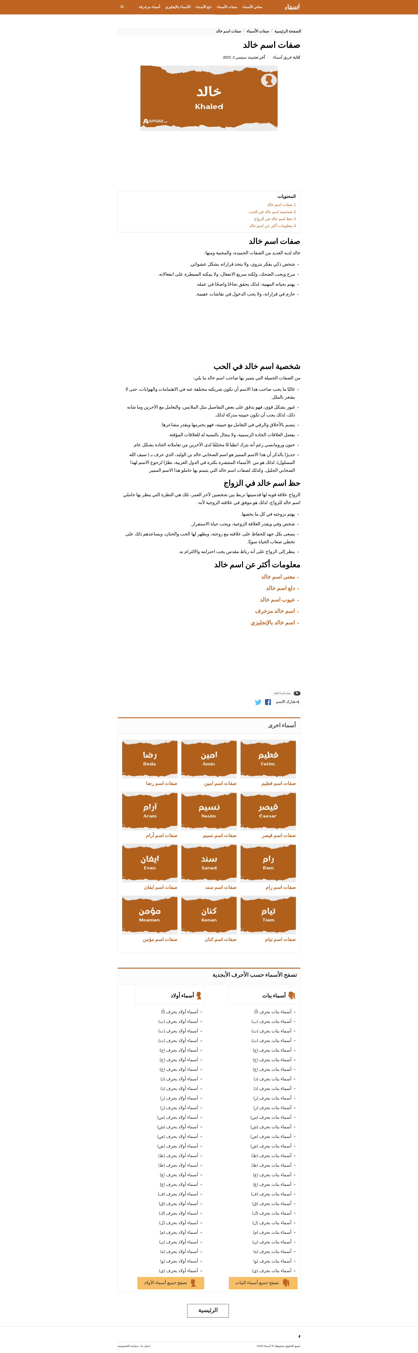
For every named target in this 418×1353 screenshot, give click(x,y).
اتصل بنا (145, 1346)
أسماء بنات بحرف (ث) (271, 1041)
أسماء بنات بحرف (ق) (272, 1204)
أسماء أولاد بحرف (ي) (178, 1271)
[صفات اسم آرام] (149, 811)
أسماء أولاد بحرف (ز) (179, 1108)
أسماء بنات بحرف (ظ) (271, 1165)
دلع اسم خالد (280, 588)
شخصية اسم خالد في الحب (270, 212)
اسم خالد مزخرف (275, 611)
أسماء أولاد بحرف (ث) (178, 1041)
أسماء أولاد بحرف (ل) (178, 1223)
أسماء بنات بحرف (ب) (271, 1022)
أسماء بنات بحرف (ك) (272, 1213)
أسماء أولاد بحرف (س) (177, 1117)
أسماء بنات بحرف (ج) (272, 1050)
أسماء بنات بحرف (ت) (271, 1031)
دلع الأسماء (204, 7)
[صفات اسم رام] (268, 863)
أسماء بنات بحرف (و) (272, 1261)
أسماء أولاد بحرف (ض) (177, 1146)
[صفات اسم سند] (209, 863)
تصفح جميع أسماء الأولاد (166, 1283)
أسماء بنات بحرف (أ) (273, 1012)
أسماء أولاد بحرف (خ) (179, 1070)
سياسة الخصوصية (128, 1346)
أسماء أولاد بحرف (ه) (179, 1252)
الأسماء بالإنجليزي (177, 7)
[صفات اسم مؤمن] (149, 915)
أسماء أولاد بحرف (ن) (178, 1242)
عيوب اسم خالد (277, 600)
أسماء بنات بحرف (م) (272, 1233)
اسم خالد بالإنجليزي (273, 623)
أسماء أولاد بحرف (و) (179, 1261)
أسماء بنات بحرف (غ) (272, 1185)
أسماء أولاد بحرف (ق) (178, 1204)
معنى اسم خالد (278, 577)
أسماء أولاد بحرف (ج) (179, 1050)
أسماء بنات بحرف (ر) (272, 1098)
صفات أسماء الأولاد (282, 693)
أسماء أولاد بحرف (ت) (178, 1031)
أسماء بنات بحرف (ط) (271, 1156)
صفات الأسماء (227, 7)
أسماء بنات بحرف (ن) (272, 1242)
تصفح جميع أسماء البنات (257, 1283)
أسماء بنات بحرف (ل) (272, 1223)
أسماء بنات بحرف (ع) (272, 1175)
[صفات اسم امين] (209, 759)
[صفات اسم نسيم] (209, 811)
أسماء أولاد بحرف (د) (179, 1079)
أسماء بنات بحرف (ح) (272, 1060)
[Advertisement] (209, 162)
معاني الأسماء (252, 7)
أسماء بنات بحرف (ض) (271, 1146)
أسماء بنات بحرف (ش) (271, 1127)
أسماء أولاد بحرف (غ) (179, 1185)
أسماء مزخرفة (149, 7)
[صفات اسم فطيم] (268, 759)
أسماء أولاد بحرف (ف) (178, 1194)
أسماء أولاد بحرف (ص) (177, 1137)
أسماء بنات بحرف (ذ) (273, 1089)
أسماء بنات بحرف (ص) (271, 1137)
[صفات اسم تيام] (268, 915)
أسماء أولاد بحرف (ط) (178, 1156)
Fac (298, 1336)
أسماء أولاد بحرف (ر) (179, 1098)
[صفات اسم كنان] (209, 915)
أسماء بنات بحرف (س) (271, 1117)
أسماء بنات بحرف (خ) (272, 1070)
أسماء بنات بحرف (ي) (272, 1271)
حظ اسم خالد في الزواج (273, 219)
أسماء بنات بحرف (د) (273, 1079)
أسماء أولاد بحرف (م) (179, 1233)
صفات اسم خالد (279, 205)
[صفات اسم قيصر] (268, 811)
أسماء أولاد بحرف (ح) (179, 1060)
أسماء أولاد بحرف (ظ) (178, 1165)
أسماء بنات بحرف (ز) (272, 1108)
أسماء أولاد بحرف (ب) (178, 1022)
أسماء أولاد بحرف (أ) (179, 1012)
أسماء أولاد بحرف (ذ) (179, 1089)
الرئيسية (208, 1311)
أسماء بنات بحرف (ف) (271, 1194)
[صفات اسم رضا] (149, 759)
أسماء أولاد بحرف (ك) (178, 1213)
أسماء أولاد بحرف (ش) (177, 1127)
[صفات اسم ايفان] (149, 863)
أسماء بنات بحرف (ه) (272, 1252)
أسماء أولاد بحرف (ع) (179, 1175)
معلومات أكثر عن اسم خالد (270, 226)
